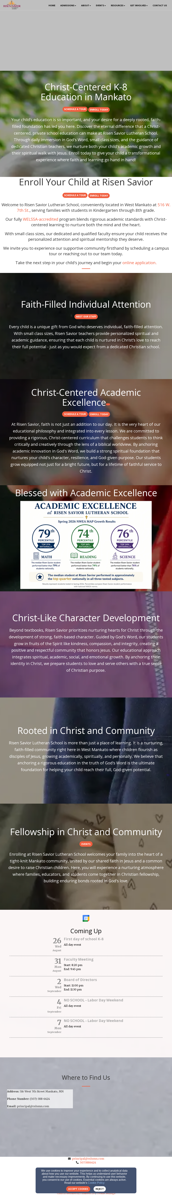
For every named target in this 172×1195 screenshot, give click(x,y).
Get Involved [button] (138, 5)
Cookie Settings (106, 1193)
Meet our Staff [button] (86, 316)
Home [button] (52, 5)
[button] (75, 109)
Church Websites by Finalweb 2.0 (76, 1193)
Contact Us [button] (160, 5)
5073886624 (88, 1162)
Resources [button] (117, 5)
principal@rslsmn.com (88, 1158)
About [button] (85, 5)
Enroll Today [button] (99, 109)
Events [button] (100, 5)
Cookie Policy (96, 1182)
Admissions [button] (67, 5)
